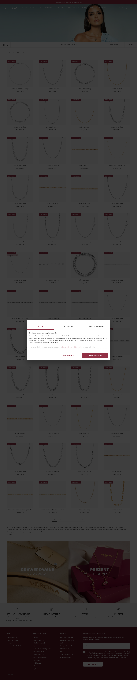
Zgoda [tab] (40, 327)
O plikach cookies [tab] (96, 326)
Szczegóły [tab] (68, 326)
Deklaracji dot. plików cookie (72, 347)
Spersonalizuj (67, 355)
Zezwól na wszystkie (95, 355)
